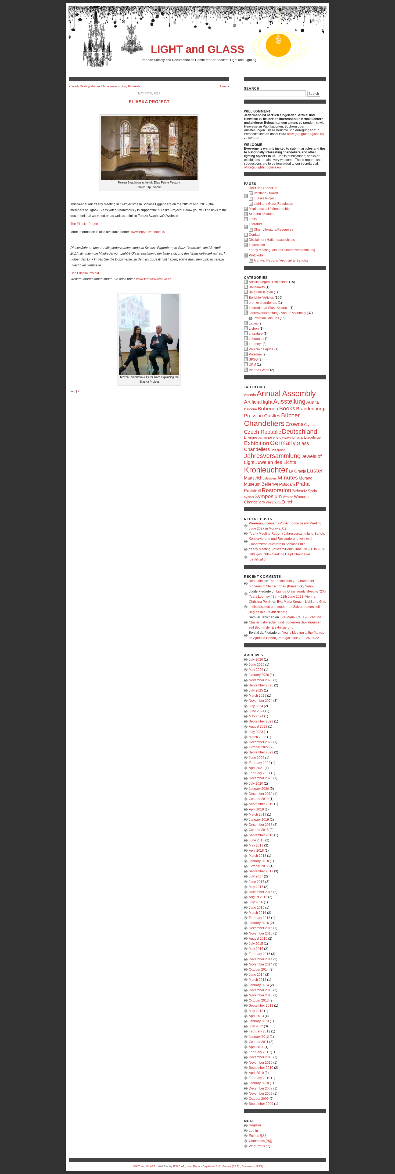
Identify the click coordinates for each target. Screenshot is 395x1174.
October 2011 (258, 1042)
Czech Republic (262, 432)
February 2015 (259, 954)
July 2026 (256, 659)
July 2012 (256, 1026)
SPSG (253, 359)
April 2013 (256, 1016)
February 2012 (259, 1031)
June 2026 (256, 665)
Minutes (288, 477)
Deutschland (299, 431)
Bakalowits (257, 287)
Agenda (250, 395)
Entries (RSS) (230, 1166)
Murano (305, 478)
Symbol (249, 497)
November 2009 (260, 1093)
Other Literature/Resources (273, 229)
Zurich (287, 501)
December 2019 (260, 794)
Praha (303, 484)
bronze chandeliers (263, 303)
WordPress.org (260, 1146)
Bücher (290, 415)
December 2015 (260, 928)
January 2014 (259, 985)
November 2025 (260, 680)
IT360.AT (178, 1166)
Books (287, 408)
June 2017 (256, 882)
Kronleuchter (266, 469)
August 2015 (258, 938)
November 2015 (260, 933)
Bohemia (268, 408)
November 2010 (260, 1062)
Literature (256, 224)
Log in (253, 1131)
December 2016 (260, 892)
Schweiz (299, 491)
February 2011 (259, 1052)
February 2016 (259, 918)
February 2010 (259, 1078)
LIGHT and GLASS (198, 49)
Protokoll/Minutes (266, 318)
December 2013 (260, 990)
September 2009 (261, 1104)
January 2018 (259, 861)
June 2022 (256, 758)
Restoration (276, 490)
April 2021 (256, 768)
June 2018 (256, 840)
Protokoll (252, 490)
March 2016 (257, 913)
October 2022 (259, 747)
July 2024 (256, 706)
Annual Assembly (286, 393)
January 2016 (259, 923)
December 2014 (260, 959)
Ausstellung (289, 401)
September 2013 (261, 1005)
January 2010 (259, 1083)
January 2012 (259, 1037)
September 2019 (261, 804)
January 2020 (259, 789)
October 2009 (259, 1099)
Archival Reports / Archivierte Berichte (281, 260)
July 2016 (256, 902)
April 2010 (256, 1073)
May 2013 (256, 1011)
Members (270, 478)
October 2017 (259, 866)
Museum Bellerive (261, 484)
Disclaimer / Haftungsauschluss (272, 240)
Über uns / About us (263, 188)
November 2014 (260, 964)
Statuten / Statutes (262, 214)
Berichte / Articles (261, 297)
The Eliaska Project (84, 224)
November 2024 (260, 701)
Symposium (268, 496)
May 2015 (256, 949)
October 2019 (259, 799)
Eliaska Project (149, 102)
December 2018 (260, 825)
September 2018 (261, 835)
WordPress (193, 1166)
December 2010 (260, 1057)
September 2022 (261, 752)
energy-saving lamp (288, 437)
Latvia (253, 323)
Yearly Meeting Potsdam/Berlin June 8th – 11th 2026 (287, 549)
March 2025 (257, 695)
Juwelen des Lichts (275, 462)
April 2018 (256, 850)
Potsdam (255, 354)
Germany (283, 442)
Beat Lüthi (256, 581)
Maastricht (254, 477)
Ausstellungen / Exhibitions (268, 282)
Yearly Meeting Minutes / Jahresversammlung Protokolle (106, 86)
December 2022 (260, 742)
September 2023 (261, 721)
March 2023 (257, 737)
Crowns (294, 424)
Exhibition (256, 443)
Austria (312, 402)
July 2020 (256, 783)
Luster (315, 470)
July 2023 (256, 732)
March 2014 (257, 980)
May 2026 (256, 670)
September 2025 (261, 685)
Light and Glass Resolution (273, 204)
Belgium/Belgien (261, 292)
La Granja (297, 471)
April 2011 (256, 1047)
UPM (252, 364)
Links (223, 86)
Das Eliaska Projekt (84, 273)
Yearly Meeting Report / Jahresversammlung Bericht (287, 533)
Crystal (309, 425)
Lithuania (256, 339)
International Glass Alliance (269, 308)
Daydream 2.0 (211, 1166)
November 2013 (260, 995)
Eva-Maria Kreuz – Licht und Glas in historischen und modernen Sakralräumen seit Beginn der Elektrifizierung (287, 607)
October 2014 (259, 969)
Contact (254, 235)
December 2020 (260, 778)
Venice (288, 497)
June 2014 (256, 974)
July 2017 (256, 876)
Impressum (257, 245)
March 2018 (257, 856)
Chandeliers (264, 423)
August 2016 (258, 897)
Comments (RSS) (252, 1166)
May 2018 (256, 845)
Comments (260, 1141)
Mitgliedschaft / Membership (269, 209)
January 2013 (259, 1021)
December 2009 (260, 1088)
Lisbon (254, 328)
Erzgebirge (312, 437)
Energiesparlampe (258, 437)
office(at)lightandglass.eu (305, 134)
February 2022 (259, 763)
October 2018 (259, 830)
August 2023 (258, 726)
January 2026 (259, 675)
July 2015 (256, 944)
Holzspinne (278, 450)
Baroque (250, 409)
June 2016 (256, 907)
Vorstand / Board (266, 193)
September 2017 (261, 871)
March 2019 (257, 814)
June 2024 (256, 711)
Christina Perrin (260, 602)
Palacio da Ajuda (261, 349)
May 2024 (256, 716)
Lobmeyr (255, 344)
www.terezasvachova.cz (148, 232)
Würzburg (273, 502)
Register (255, 1125)
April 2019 (256, 809)
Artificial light (258, 402)
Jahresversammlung (272, 455)
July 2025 (256, 690)
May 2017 (256, 887)
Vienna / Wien (259, 370)
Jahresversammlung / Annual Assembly (277, 313)
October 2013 (259, 1000)
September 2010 (261, 1068)
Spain (312, 491)
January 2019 (259, 820)
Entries (258, 1136)
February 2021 (259, 773)
